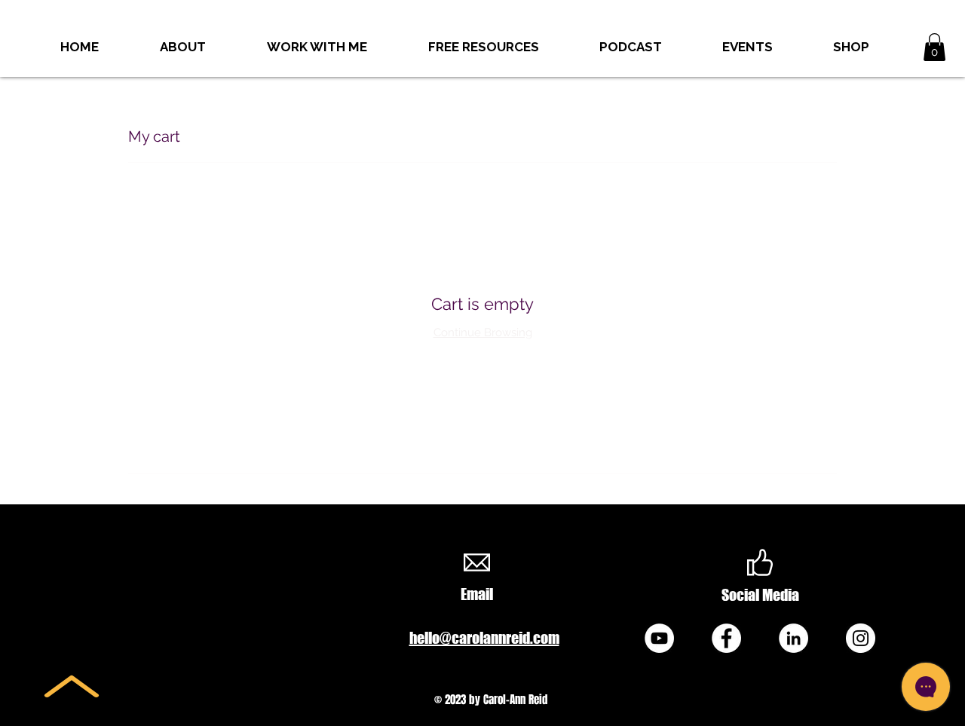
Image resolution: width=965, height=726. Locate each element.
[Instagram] (860, 638)
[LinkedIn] (793, 638)
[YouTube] (659, 638)
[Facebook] (726, 638)
